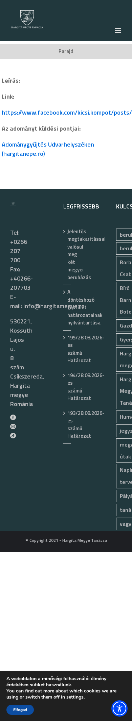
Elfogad (20, 709)
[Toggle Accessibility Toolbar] (119, 708)
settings (75, 697)
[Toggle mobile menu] (118, 30)
